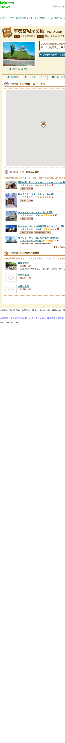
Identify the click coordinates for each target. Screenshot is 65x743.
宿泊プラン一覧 (26, 188)
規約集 (61, 318)
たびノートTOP (7, 18)
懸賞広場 (37, 11)
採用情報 (51, 318)
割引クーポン (50, 11)
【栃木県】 (36, 194)
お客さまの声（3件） (30, 185)
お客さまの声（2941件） (31, 229)
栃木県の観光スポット (26, 18)
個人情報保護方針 (19, 318)
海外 (24, 11)
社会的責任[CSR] (37, 318)
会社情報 (4, 318)
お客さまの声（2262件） (31, 240)
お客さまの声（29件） (30, 215)
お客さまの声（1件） (30, 197)
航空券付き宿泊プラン (42, 232)
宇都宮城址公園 (29, 31)
